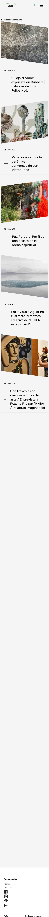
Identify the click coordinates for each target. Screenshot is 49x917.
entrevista (9, 70)
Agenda (7, 884)
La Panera (8, 887)
